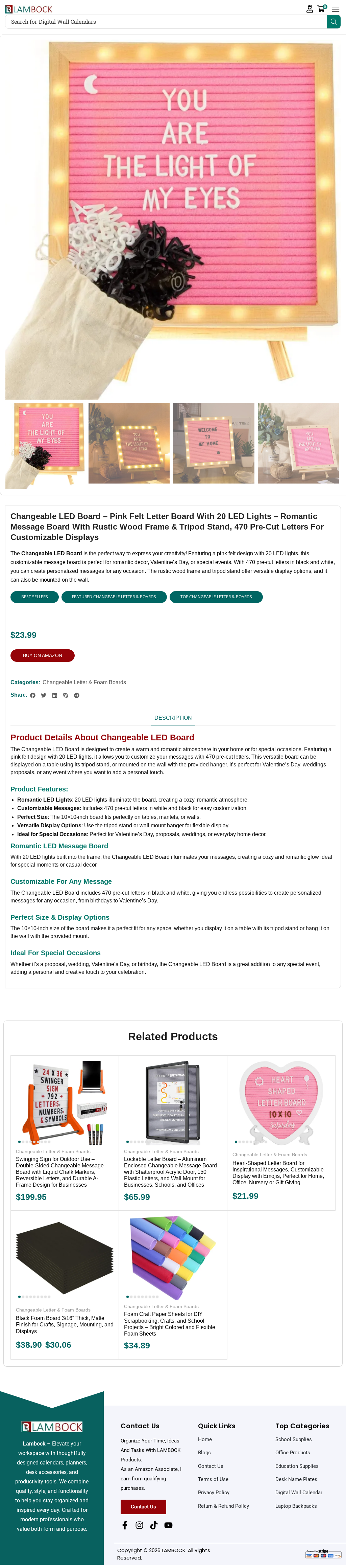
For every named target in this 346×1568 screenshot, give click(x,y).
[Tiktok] (154, 1525)
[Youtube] (168, 1525)
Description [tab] (173, 718)
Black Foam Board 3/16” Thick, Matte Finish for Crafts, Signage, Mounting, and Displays (65, 1324)
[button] (310, 9)
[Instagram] (139, 1525)
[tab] (173, 719)
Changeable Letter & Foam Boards (84, 682)
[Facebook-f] (125, 1525)
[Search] (334, 21)
